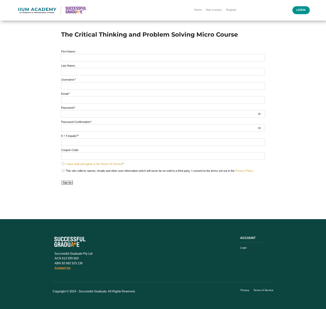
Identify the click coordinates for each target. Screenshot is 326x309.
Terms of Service (263, 290)
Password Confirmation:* (76, 121)
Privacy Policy (244, 170)
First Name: (68, 51)
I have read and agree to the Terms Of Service (94, 164)
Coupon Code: (70, 150)
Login (301, 10)
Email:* (65, 93)
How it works (214, 9)
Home (198, 9)
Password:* (68, 107)
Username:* (68, 79)
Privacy (245, 290)
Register (231, 9)
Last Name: (68, 65)
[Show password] (259, 114)
